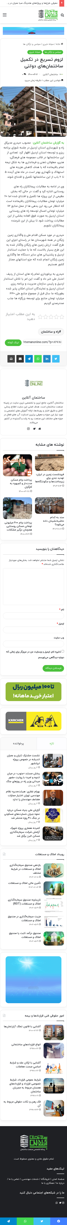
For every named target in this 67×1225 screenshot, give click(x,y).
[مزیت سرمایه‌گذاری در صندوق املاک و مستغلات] (54, 922)
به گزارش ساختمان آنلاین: (48, 143)
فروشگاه (45, 1179)
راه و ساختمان (50, 332)
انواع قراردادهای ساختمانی (26, 1044)
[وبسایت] (38, 429)
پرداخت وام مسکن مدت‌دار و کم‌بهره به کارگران (21, 483)
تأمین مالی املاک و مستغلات (24, 883)
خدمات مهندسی (30, 1179)
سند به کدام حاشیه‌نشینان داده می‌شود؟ (53, 521)
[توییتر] (56, 359)
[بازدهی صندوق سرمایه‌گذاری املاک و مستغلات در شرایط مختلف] (54, 870)
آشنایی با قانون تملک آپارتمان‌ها (22, 1026)
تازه (52, 744)
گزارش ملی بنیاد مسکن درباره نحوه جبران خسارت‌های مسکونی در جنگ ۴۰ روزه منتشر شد (22, 814)
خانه (58, 44)
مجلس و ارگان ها (32, 44)
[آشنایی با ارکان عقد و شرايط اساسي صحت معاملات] (54, 1068)
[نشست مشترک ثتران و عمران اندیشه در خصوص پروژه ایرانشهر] (53, 761)
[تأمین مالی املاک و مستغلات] (54, 888)
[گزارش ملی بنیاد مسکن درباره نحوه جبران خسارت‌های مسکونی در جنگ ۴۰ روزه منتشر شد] (53, 815)
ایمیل (60, 623)
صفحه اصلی (58, 1179)
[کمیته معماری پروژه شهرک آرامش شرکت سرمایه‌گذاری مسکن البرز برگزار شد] (53, 833)
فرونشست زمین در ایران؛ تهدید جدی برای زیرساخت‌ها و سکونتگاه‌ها (49, 478)
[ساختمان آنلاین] (48, 15)
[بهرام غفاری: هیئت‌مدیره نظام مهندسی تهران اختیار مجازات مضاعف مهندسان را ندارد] (53, 798)
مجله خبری (48, 44)
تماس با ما (14, 1179)
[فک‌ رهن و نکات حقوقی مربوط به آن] (54, 1108)
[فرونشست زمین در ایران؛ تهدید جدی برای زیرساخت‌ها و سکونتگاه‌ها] (49, 462)
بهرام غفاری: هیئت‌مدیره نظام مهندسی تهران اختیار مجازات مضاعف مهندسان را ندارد (23, 795)
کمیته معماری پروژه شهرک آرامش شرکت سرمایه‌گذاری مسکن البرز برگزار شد (25, 832)
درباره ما (60, 1183)
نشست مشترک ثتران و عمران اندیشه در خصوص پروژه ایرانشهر (23, 759)
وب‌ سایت (59, 638)
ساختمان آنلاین (50, 74)
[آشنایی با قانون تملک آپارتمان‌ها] (54, 1032)
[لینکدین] (47, 359)
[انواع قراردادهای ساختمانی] (54, 1050)
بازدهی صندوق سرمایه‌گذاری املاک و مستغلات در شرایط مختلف (25, 869)
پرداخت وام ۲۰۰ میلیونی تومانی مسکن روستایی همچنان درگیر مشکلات (18, 526)
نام (61, 609)
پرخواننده (18, 744)
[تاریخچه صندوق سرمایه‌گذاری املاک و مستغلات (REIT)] (54, 905)
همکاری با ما (48, 1183)
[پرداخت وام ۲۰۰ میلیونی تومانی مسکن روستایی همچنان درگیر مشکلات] (17, 508)
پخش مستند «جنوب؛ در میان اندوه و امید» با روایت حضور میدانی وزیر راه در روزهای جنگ (23, 777)
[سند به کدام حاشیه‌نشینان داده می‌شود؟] (49, 505)
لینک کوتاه (13, 342)
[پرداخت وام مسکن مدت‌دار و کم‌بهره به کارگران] (17, 465)
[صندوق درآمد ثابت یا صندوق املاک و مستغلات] (54, 939)
